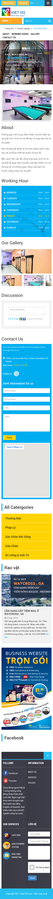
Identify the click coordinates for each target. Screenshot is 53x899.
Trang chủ (9, 28)
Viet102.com (26, 894)
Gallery (35, 34)
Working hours (20, 34)
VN (36, 3)
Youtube (12, 781)
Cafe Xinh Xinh (40, 28)
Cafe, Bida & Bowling (16, 54)
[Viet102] (13, 12)
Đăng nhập (9, 3)
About (6, 34)
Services (32, 777)
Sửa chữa (11, 546)
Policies (31, 783)
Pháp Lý (10, 527)
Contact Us (9, 37)
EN (31, 3)
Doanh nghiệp (23, 28)
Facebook (13, 773)
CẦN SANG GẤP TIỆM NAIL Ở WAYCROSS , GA (21, 612)
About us (32, 772)
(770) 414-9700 (23, 69)
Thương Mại (13, 518)
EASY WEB (16, 835)
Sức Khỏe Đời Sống (18, 537)
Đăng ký (23, 3)
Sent (9, 437)
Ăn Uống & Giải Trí (17, 555)
